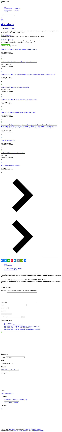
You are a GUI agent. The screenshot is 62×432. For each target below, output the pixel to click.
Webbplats (3, 311)
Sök (23, 317)
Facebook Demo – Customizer (11, 8)
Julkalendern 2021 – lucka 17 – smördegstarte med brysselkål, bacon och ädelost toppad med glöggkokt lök (28, 74)
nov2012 (2, 19)
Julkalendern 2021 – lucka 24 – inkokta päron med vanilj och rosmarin (19, 49)
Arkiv (2, 363)
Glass (5, 264)
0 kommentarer (8, 265)
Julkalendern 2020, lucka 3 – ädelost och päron (13, 153)
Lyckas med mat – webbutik (11, 402)
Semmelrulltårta (8, 323)
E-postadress (4, 308)
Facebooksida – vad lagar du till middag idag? (15, 399)
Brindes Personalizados (20, 430)
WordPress (27, 429)
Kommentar (4, 302)
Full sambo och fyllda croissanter (13, 268)
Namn (3, 305)
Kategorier (3, 357)
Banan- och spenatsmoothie (8, 140)
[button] (1, 4)
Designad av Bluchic (36, 429)
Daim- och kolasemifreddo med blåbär (10, 165)
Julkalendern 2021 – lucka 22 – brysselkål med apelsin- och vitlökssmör (19, 62)
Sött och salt (7, 24)
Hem (5, 7)
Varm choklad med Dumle (10, 269)
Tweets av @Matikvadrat (7, 393)
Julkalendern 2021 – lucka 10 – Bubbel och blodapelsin (15, 87)
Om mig (6, 11)
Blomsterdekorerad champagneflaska (13, 324)
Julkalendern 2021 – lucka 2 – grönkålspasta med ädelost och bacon (18, 112)
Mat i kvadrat (12, 429)
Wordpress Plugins (39, 430)
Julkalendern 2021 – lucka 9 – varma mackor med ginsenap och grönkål (19, 99)
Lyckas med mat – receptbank (11, 401)
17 (1, 17)
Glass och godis (10, 28)
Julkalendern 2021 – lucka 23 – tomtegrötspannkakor (17, 327)
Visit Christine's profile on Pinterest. (10, 370)
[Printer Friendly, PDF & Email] (5, 45)
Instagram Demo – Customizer (11, 10)
